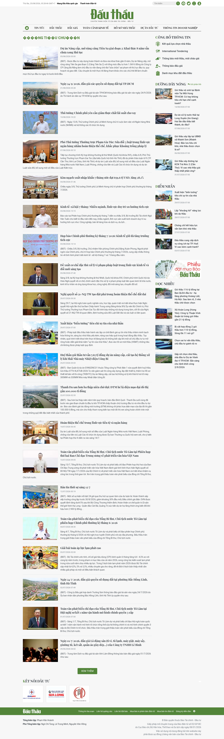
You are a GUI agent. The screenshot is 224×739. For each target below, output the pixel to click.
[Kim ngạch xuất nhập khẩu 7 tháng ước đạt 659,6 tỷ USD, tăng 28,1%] (40, 187)
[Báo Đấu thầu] (32, 711)
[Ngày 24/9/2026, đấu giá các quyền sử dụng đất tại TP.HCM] (40, 93)
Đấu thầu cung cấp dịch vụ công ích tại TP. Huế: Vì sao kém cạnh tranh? (187, 243)
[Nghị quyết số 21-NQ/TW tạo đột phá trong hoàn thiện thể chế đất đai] (40, 303)
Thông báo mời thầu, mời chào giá (180, 58)
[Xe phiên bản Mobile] (194, 3)
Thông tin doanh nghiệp (180, 27)
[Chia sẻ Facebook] (183, 3)
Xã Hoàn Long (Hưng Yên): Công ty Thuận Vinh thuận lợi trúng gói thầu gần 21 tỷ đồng (187, 314)
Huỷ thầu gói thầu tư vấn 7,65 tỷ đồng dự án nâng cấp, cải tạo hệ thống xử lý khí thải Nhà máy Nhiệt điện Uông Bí (105, 357)
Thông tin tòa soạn (86, 711)
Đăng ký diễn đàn (183, 711)
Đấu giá (73, 27)
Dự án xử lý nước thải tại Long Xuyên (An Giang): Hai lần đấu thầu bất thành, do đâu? (187, 120)
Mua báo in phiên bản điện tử (142, 711)
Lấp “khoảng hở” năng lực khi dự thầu (188, 212)
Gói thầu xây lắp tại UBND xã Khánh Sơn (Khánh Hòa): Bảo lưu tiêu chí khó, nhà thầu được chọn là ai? (188, 143)
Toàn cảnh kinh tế (96, 27)
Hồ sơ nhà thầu (124, 27)
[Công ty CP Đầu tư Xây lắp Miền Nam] (79, 694)
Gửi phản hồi (195, 84)
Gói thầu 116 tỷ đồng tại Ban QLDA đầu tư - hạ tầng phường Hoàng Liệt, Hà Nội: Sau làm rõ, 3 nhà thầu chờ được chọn (188, 296)
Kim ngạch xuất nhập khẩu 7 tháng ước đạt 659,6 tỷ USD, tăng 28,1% (102, 177)
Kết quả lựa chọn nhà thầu (176, 43)
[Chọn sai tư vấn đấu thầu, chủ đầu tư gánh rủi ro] (163, 344)
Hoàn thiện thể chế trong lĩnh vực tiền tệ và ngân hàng (93, 423)
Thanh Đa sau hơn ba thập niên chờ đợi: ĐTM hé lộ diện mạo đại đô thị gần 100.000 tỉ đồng (104, 389)
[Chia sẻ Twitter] (189, 3)
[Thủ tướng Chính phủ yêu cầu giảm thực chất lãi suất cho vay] (40, 122)
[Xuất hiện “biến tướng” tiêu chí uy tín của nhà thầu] (40, 333)
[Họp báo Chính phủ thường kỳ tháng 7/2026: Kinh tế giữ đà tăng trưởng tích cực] (40, 245)
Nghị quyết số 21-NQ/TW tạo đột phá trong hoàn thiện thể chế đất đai (103, 294)
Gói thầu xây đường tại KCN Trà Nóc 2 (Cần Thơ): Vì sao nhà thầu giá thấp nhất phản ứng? (187, 166)
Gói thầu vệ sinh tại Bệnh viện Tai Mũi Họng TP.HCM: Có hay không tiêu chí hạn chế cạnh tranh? (187, 97)
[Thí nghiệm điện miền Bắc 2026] (32, 694)
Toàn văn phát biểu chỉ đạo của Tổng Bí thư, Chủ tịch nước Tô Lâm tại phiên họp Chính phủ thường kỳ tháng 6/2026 (103, 521)
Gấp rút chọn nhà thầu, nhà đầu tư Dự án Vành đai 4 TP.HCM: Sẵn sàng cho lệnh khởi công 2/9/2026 (187, 361)
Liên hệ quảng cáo (104, 711)
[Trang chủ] (27, 28)
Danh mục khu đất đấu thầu (177, 73)
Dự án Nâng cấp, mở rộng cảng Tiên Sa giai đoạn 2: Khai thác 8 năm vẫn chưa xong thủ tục (104, 50)
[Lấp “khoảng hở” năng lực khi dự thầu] (163, 214)
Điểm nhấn (165, 186)
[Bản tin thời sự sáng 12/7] (40, 496)
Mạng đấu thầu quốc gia (67, 3)
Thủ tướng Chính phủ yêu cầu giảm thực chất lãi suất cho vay (98, 113)
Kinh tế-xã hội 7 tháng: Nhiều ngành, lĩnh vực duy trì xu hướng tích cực (104, 207)
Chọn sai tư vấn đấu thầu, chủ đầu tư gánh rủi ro (187, 342)
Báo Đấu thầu (112, 15)
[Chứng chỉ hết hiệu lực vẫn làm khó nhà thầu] (163, 229)
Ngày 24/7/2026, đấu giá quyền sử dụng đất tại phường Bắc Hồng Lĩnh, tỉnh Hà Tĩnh (104, 581)
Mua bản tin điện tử (165, 711)
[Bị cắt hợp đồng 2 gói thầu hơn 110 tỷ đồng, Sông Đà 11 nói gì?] (163, 330)
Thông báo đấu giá (172, 65)
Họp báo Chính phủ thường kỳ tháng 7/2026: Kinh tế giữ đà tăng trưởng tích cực (104, 238)
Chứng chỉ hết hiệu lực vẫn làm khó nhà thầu (186, 227)
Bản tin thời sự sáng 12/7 (75, 487)
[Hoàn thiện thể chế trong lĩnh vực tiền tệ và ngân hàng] (40, 432)
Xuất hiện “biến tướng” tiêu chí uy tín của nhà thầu (91, 323)
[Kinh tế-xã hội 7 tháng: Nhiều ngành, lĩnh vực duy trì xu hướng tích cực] (40, 216)
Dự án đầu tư (149, 27)
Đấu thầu (56, 27)
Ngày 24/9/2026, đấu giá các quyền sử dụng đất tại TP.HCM (97, 84)
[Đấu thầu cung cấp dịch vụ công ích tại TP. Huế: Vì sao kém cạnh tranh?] (163, 244)
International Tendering (175, 51)
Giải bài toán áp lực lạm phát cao (80, 548)
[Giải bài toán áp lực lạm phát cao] (40, 557)
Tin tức (39, 27)
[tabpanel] (33, 694)
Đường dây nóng (170, 84)
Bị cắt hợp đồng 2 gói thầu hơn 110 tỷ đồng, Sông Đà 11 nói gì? (186, 329)
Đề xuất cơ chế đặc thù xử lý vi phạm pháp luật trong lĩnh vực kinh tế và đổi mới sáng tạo (104, 267)
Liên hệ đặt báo (121, 711)
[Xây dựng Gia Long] (56, 694)
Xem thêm (87, 671)
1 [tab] (200, 681)
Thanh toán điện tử (88, 3)
